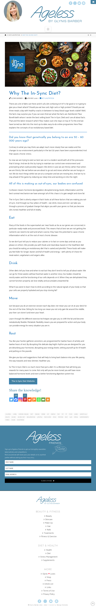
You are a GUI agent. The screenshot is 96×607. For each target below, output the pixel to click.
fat (63, 414)
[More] (48, 398)
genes (76, 414)
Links (49, 587)
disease (37, 414)
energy (53, 414)
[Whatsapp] (39, 398)
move (54, 417)
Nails (49, 529)
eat (48, 414)
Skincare (48, 519)
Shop (49, 577)
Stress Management (48, 556)
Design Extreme (62, 605)
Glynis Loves (48, 573)
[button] (48, 29)
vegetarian (20, 420)
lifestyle (39, 417)
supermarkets (84, 417)
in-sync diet (21, 417)
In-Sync (14, 417)
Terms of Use (49, 590)
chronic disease (23, 414)
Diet (49, 553)
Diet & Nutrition (14, 35)
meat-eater (47, 417)
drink (43, 414)
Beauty (49, 516)
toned (7, 420)
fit (66, 414)
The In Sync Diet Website (23, 381)
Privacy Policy (30, 457)
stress (76, 417)
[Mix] (34, 398)
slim (71, 417)
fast (58, 414)
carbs (15, 414)
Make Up (49, 522)
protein (60, 417)
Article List (48, 584)
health (7, 417)
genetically (83, 414)
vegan (13, 420)
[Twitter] (11, 398)
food (70, 414)
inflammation (31, 417)
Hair (49, 526)
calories (8, 414)
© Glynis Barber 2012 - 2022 (37, 605)
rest (66, 417)
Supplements (49, 560)
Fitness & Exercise (49, 536)
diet (31, 414)
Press (48, 580)
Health (49, 550)
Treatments (49, 533)
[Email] (43, 398)
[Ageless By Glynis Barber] (47, 500)
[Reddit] (30, 398)
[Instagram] (20, 398)
